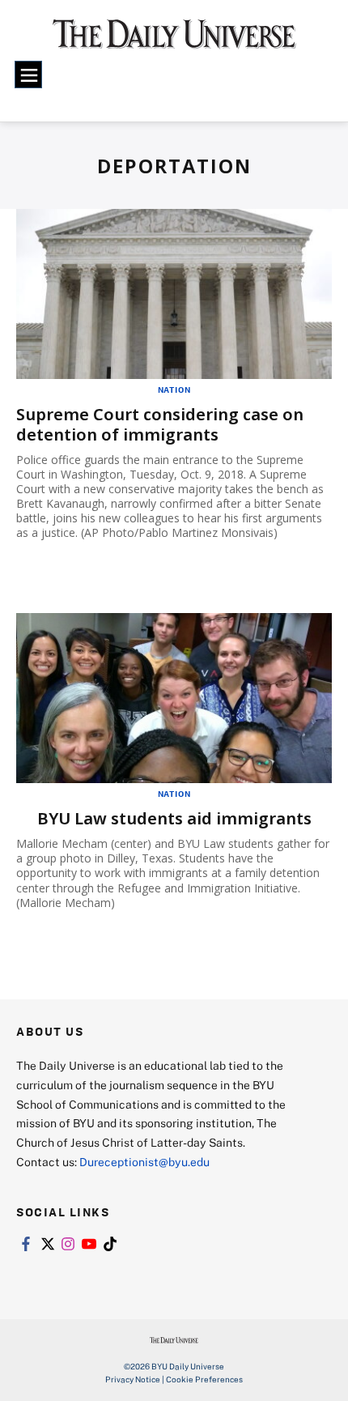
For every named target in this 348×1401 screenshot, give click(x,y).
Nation (174, 389)
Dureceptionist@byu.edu (144, 1162)
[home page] (174, 40)
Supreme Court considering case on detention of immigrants (159, 424)
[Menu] (28, 74)
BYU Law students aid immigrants (174, 818)
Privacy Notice (132, 1379)
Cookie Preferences (204, 1379)
